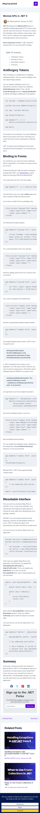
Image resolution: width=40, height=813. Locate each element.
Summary (14, 65)
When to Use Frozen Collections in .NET (19, 784)
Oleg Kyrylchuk (9, 4)
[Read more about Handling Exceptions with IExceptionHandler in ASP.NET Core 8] (20, 740)
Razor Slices (24, 173)
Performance (13, 787)
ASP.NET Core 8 (15, 758)
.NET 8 (7, 787)
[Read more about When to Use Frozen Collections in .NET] (20, 771)
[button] (11, 686)
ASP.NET (7, 758)
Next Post (35, 718)
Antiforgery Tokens (17, 57)
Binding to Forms (16, 59)
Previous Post (6, 718)
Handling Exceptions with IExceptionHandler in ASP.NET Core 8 (19, 753)
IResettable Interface (18, 62)
